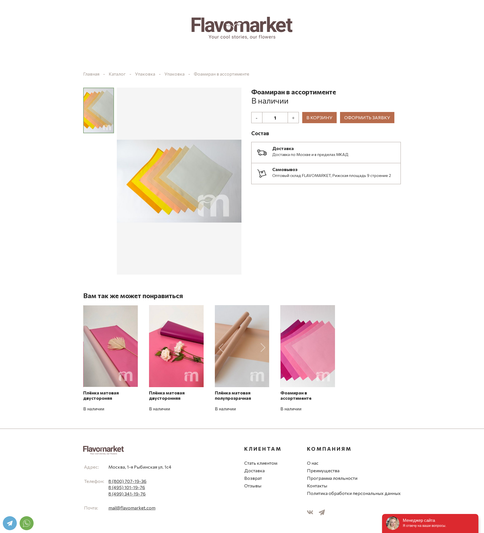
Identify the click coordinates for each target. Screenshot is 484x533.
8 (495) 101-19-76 (126, 487)
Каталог (117, 73)
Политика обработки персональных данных (354, 493)
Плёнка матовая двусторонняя (167, 395)
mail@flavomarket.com (131, 507)
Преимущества (323, 470)
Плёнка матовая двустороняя (101, 395)
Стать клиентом (260, 463)
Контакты (317, 485)
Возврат (253, 478)
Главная (91, 73)
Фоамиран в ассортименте (221, 73)
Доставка (254, 470)
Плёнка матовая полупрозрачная (233, 395)
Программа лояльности (332, 478)
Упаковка (145, 73)
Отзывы (252, 485)
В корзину (319, 117)
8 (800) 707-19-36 (127, 481)
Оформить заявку (367, 117)
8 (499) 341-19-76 (127, 493)
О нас (312, 463)
